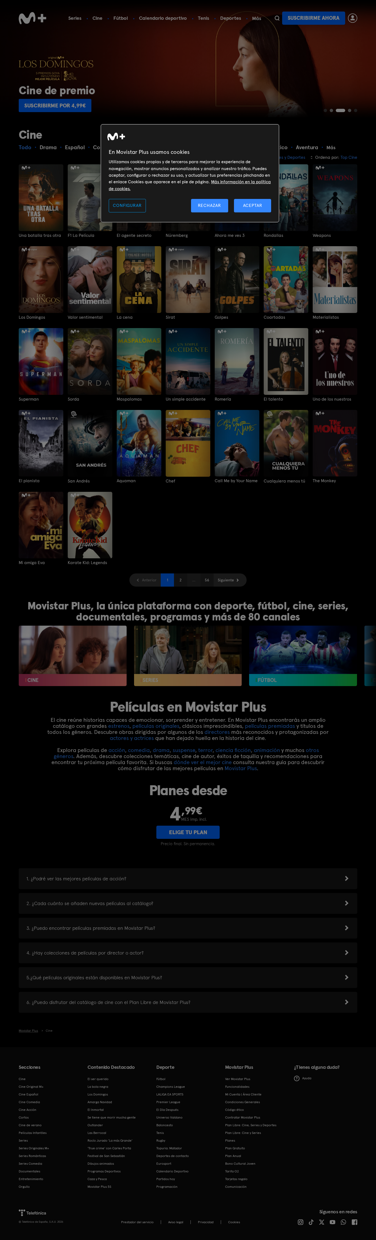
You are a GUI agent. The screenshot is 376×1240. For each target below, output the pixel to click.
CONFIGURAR (127, 205)
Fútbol (120, 18)
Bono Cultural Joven (240, 1164)
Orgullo (24, 1187)
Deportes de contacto (172, 1156)
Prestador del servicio (137, 1222)
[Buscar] (277, 18)
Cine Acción (27, 1110)
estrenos (118, 726)
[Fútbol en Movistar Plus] (303, 656)
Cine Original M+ (31, 1087)
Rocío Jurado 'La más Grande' (110, 1140)
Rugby (160, 1140)
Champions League (170, 1087)
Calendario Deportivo (172, 1171)
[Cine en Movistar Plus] (72, 656)
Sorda (73, 399)
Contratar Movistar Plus (242, 1117)
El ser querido (98, 1079)
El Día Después (167, 1110)
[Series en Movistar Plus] (188, 656)
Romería (223, 399)
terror (205, 750)
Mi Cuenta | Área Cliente (243, 1094)
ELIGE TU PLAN (188, 832)
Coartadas (274, 317)
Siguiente (226, 580)
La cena (125, 317)
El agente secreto (134, 235)
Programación (167, 1187)
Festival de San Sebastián (106, 1156)
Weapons (322, 235)
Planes (230, 1140)
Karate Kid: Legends (87, 562)
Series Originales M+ (34, 1148)
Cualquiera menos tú (284, 481)
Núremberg (177, 235)
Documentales (29, 1171)
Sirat (170, 317)
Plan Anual (233, 1156)
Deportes (230, 18)
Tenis (203, 18)
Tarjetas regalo (236, 1179)
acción (116, 750)
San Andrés (79, 481)
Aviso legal (175, 1222)
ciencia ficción (233, 750)
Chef (170, 481)
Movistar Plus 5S (99, 1187)
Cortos (24, 1117)
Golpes (221, 317)
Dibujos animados (101, 1164)
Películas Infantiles (33, 1133)
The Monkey (324, 480)
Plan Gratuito (235, 1148)
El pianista (29, 480)
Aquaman (126, 480)
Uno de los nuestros (332, 399)
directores (217, 732)
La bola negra (98, 1087)
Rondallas (273, 235)
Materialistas (326, 317)
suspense (184, 750)
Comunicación (236, 1187)
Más (256, 18)
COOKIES (234, 1222)
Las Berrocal (97, 1133)
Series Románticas (32, 1156)
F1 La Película (81, 235)
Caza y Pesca (97, 1179)
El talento (273, 399)
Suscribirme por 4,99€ (55, 105)
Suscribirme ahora (313, 18)
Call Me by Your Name (236, 480)
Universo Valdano (169, 1117)
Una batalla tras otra (40, 235)
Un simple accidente (186, 399)
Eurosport (163, 1164)
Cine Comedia (29, 1102)
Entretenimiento (31, 1179)
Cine (97, 18)
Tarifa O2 (232, 1171)
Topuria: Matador (169, 1148)
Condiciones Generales (242, 1102)
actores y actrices (132, 738)
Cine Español (28, 1094)
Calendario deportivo (163, 18)
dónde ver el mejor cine (203, 762)
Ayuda (306, 1078)
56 (207, 580)
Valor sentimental (85, 317)
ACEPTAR (252, 205)
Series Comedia (30, 1164)
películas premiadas (270, 726)
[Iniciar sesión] (352, 18)
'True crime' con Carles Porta (109, 1148)
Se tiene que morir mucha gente (112, 1117)
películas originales (155, 726)
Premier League (168, 1102)
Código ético (234, 1110)
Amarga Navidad (100, 1102)
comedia (139, 750)
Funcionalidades (237, 1087)
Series (74, 18)
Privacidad (206, 1222)
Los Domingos (32, 317)
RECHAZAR (209, 205)
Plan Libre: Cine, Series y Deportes (250, 1125)
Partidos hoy (165, 1179)
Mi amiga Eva (32, 562)
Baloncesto (164, 1125)
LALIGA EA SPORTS (169, 1094)
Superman (29, 399)
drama (161, 750)
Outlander (95, 1125)
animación (267, 750)
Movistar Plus (241, 768)
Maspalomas (129, 399)
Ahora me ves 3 (230, 235)
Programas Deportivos (104, 1171)
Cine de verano (30, 1125)
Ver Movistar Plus (237, 1079)
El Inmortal (96, 1110)
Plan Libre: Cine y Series (243, 1133)
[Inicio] (32, 18)
